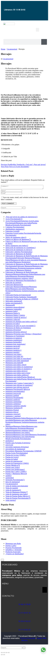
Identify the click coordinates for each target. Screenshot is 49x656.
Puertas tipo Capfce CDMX (15, 471)
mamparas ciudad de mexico (16, 317)
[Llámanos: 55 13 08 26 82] (14, 4)
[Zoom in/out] (2, 652)
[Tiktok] (31, 17)
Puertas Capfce (10, 546)
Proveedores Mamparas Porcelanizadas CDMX (23, 451)
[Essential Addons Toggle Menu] (44, 590)
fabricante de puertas (13, 282)
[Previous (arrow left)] (2, 654)
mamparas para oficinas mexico (17, 387)
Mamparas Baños (12, 313)
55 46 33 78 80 (24, 604)
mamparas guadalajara (13, 340)
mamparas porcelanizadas (15, 391)
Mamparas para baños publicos (17, 375)
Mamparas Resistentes (14, 398)
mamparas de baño (12, 324)
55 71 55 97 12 (24, 613)
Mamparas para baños (14, 363)
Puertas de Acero (12, 457)
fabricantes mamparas (13, 301)
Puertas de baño (11, 459)
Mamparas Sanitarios (13, 408)
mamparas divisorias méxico (16, 332)
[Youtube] (25, 17)
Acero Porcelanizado (13, 219)
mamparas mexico (12, 348)
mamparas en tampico (13, 338)
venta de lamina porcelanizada (16, 486)
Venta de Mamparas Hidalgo (16, 492)
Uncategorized (12, 49)
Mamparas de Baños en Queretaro (18, 328)
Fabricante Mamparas (14, 285)
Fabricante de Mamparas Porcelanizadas (20, 280)
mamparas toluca (11, 412)
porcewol (9, 445)
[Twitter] (3, 162)
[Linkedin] (5, 162)
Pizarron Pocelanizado (13, 548)
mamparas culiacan (12, 319)
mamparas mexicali (12, 346)
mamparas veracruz (12, 414)
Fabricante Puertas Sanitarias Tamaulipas (21, 297)
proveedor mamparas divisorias (17, 447)
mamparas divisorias (13, 330)
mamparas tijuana (12, 410)
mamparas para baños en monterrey (18, 369)
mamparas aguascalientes (14, 307)
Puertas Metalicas (12, 465)
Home (3, 49)
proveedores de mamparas (15, 449)
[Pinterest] (4, 162)
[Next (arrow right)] (4, 654)
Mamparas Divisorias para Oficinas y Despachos (23, 334)
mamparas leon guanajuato (15, 344)
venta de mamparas (13, 490)
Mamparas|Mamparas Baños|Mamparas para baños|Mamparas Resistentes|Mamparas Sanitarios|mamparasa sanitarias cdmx (21, 428)
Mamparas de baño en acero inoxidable (20, 326)
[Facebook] (15, 17)
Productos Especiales (13, 552)
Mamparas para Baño (13, 543)
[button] (37, 30)
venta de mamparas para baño (16, 494)
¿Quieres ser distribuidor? (14, 554)
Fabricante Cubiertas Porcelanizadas (18, 252)
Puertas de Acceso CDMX (15, 455)
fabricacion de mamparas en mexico (18, 250)
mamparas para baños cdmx (15, 365)
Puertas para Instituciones (15, 469)
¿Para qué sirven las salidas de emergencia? (21, 217)
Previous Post (23, 164)
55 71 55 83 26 (24, 630)
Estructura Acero (12, 231)
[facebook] (1, 535)
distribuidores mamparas (15, 229)
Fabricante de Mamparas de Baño (18, 254)
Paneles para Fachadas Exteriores (17, 443)
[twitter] (3, 650)
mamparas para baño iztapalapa (17, 361)
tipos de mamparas (12, 482)
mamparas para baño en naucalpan (18, 358)
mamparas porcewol (13, 393)
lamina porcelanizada (13, 303)
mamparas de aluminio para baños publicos (21, 322)
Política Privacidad (28, 638)
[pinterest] (5, 650)
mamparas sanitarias (13, 404)
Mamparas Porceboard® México (17, 389)
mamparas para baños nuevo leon (17, 373)
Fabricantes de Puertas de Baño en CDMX (21, 299)
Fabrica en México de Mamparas (18, 239)
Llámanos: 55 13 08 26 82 (14, 10)
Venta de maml (11, 488)
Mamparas (10, 305)
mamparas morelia (12, 352)
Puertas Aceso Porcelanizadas (16, 453)
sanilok (8, 476)
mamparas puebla (12, 395)
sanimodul (9, 478)
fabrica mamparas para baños (16, 246)
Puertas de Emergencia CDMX (17, 463)
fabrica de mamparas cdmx (15, 237)
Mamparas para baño (13, 354)
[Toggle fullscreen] (4, 652)
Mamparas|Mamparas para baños (17, 432)
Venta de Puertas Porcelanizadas (17, 498)
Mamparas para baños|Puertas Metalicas (20, 377)
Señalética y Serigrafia (13, 550)
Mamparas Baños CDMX (15, 315)
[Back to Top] (2, 560)
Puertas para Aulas (12, 467)
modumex (9, 441)
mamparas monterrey (13, 350)
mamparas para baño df (14, 356)
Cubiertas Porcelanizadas (14, 227)
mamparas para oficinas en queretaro (19, 385)
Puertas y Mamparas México (16, 474)
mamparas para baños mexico (16, 371)
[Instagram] (20, 17)
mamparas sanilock (12, 400)
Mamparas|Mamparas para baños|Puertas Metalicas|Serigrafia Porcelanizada (20, 438)
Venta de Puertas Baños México (17, 496)
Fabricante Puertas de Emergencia (18, 295)
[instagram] (4, 650)
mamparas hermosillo (13, 342)
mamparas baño (11, 311)
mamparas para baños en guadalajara (19, 367)
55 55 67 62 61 (24, 621)
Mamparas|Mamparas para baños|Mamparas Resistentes (25, 435)
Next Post (15, 167)
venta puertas (10, 500)
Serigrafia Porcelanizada (15, 480)
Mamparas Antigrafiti (13, 309)
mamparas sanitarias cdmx (15, 406)
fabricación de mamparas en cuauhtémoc (20, 248)
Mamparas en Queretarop (15, 336)
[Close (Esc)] (9, 652)
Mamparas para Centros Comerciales (19, 383)
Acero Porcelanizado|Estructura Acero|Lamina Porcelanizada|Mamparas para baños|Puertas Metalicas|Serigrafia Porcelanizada (22, 223)
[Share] (6, 652)
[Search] (44, 42)
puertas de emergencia (13, 461)
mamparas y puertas (13, 416)
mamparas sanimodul (13, 402)
